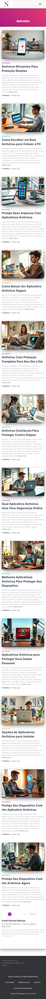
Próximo (32, 914)
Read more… (14, 92)
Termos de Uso (24, 982)
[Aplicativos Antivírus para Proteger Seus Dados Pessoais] (23, 632)
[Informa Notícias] (7, 4)
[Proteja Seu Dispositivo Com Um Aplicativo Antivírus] (23, 783)
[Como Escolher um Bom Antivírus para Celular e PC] (23, 118)
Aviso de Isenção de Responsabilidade (23, 976)
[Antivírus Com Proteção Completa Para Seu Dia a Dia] (23, 335)
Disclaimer (9, 982)
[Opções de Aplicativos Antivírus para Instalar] (23, 710)
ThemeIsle (32, 994)
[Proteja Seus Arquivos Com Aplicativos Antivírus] (23, 191)
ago (15, 95)
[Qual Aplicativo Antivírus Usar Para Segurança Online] (23, 482)
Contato (37, 982)
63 (24, 914)
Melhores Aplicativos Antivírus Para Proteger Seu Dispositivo (22, 581)
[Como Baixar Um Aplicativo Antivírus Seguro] (23, 264)
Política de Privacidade (23, 988)
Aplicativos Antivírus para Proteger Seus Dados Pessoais (21, 659)
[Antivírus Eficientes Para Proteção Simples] (23, 44)
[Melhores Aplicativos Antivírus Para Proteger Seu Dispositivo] (23, 555)
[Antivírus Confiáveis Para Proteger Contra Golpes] (23, 408)
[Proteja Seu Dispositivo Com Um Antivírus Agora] (23, 857)
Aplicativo (6, 63)
